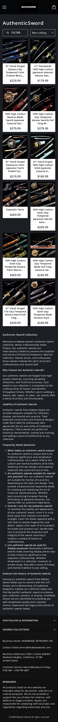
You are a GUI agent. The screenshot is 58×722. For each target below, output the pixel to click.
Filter (15, 32)
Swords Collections (16, 629)
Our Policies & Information (20, 620)
